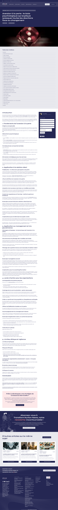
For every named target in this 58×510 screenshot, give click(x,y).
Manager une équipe (27, 499)
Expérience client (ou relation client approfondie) (18, 489)
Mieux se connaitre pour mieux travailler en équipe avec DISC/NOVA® (29, 491)
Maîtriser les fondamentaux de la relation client (29, 480)
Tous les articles (46, 437)
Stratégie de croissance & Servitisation (17, 485)
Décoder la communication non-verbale (29, 488)
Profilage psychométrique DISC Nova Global (18, 478)
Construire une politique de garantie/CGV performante (28, 498)
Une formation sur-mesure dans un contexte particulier (29, 486)
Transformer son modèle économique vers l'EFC (17, 483)
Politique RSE (48, 485)
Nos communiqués (38, 481)
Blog (7, 10)
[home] (5, 4)
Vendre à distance (27, 500)
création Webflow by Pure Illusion (32, 509)
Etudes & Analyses (9, 450)
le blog (47, 4)
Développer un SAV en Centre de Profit (29, 504)
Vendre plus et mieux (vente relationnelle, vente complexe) (29, 502)
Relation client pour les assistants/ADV (28, 494)
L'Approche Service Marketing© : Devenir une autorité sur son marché (18, 481)
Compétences (4, 450)
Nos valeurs (37, 480)
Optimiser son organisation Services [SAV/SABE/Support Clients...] (19, 491)
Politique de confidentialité (49, 484)
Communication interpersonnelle (29, 492)
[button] (11, 4)
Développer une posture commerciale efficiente (28, 478)
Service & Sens (4, 10)
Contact (53, 4)
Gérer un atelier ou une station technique (29, 506)
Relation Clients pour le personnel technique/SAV (29, 496)
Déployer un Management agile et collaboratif (18, 487)
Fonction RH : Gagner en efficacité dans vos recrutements (29, 484)
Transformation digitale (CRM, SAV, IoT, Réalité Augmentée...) (18, 493)
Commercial (41, 450)
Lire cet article (11, 461)
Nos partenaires (38, 479)
